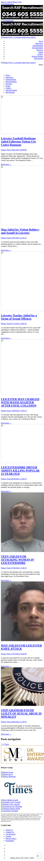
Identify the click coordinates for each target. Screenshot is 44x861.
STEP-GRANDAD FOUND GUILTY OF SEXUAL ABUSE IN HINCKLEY (21, 713)
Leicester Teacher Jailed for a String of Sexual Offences (19, 317)
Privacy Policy (11, 839)
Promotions (10, 841)
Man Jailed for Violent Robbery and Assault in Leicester (20, 231)
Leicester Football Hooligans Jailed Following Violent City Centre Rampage (18, 141)
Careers (8, 836)
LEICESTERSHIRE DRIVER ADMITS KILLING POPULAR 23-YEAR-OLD (20, 470)
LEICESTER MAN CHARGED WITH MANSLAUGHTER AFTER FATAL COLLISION (20, 402)
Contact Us (10, 832)
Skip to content (6, 2)
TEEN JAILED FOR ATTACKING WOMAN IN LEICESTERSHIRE (17, 559)
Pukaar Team (6, 150)
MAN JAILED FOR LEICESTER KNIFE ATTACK (21, 647)
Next (7, 744)
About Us (9, 830)
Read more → (6, 164)
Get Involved (10, 834)
